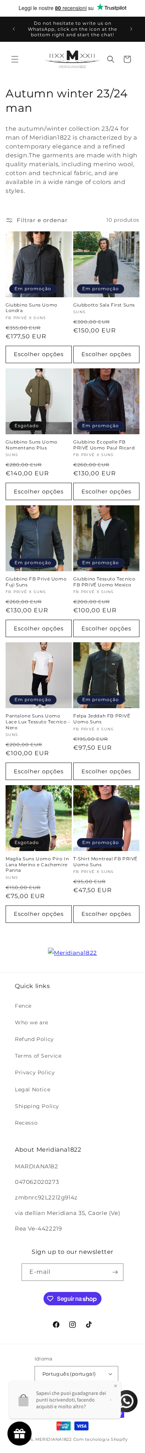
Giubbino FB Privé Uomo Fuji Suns (36, 581)
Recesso (26, 1122)
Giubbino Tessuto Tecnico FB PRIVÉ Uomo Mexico (104, 581)
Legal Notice (32, 1089)
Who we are (31, 1022)
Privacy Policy (35, 1072)
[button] (15, 59)
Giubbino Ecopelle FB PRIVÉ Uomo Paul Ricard (104, 445)
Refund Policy (34, 1039)
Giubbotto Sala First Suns (104, 305)
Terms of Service (38, 1055)
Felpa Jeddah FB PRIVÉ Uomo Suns (101, 718)
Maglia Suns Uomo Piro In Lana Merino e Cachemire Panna (37, 864)
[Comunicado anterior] (14, 29)
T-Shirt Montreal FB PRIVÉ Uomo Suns (105, 861)
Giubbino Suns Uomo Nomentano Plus (32, 445)
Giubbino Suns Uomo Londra (32, 308)
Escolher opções (39, 354)
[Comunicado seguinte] (131, 29)
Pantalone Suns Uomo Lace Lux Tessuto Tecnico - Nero (38, 721)
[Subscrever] (115, 1272)
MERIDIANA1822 (53, 1439)
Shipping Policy (37, 1106)
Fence (23, 1005)
